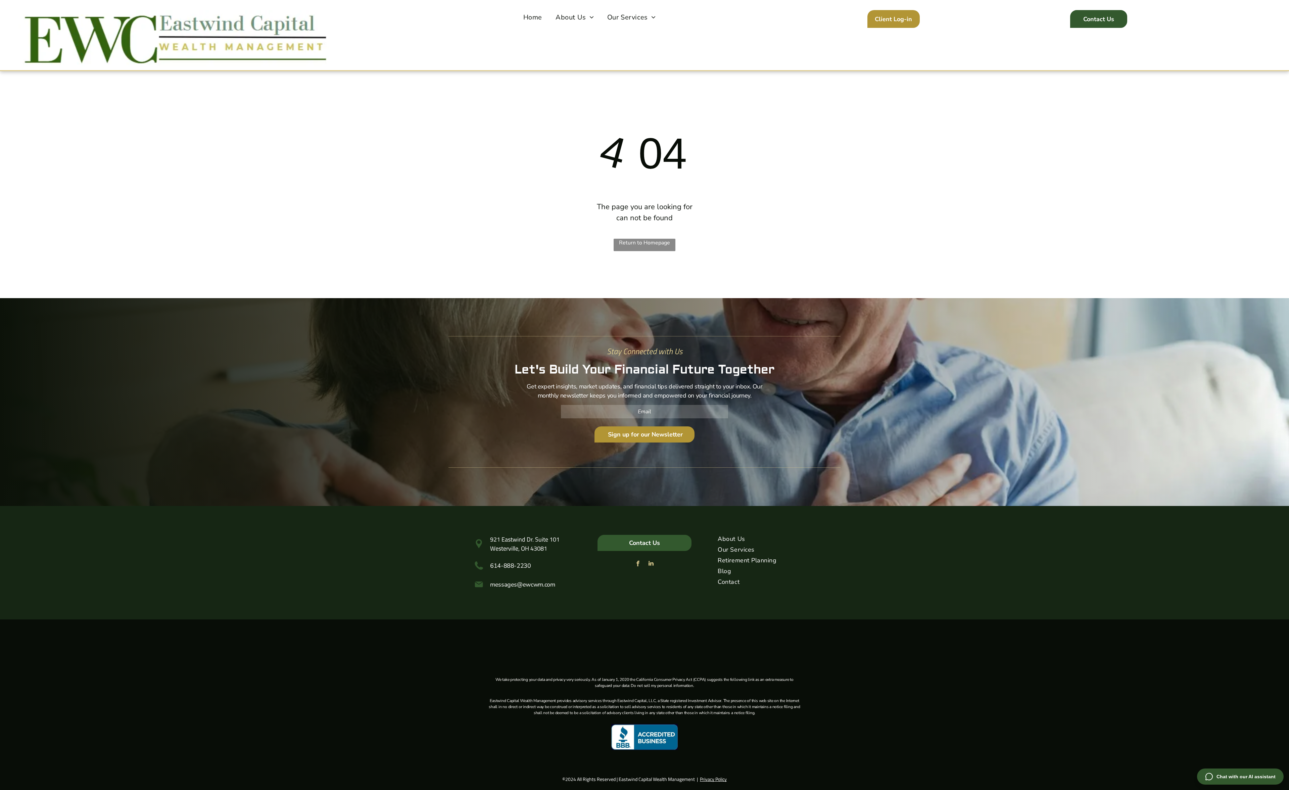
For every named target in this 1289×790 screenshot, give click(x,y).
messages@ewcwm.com (522, 584)
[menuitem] (533, 17)
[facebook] (638, 564)
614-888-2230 (510, 566)
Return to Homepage (644, 242)
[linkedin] (651, 564)
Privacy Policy (713, 779)
